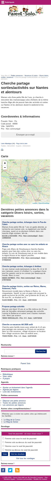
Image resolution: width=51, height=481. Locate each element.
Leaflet (34, 203)
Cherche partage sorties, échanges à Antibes (21, 266)
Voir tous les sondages (25, 458)
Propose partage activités (13, 306)
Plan (46, 477)
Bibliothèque (8, 374)
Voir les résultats (18, 454)
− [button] (5, 167)
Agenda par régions (11, 390)
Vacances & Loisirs (31, 75)
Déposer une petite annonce (14, 401)
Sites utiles (7, 376)
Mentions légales (9, 479)
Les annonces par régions (13, 405)
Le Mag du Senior (11, 422)
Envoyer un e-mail (25, 135)
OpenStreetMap (43, 203)
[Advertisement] (25, 46)
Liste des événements (12, 392)
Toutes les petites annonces (14, 403)
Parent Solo (25, 363)
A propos (6, 378)
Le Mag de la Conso (12, 420)
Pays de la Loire (21, 143)
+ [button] (5, 163)
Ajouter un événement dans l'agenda (17, 387)
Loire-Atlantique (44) (8, 143)
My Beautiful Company (35, 477)
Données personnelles (24, 479)
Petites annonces (17, 75)
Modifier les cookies (40, 479)
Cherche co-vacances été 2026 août (17, 324)
